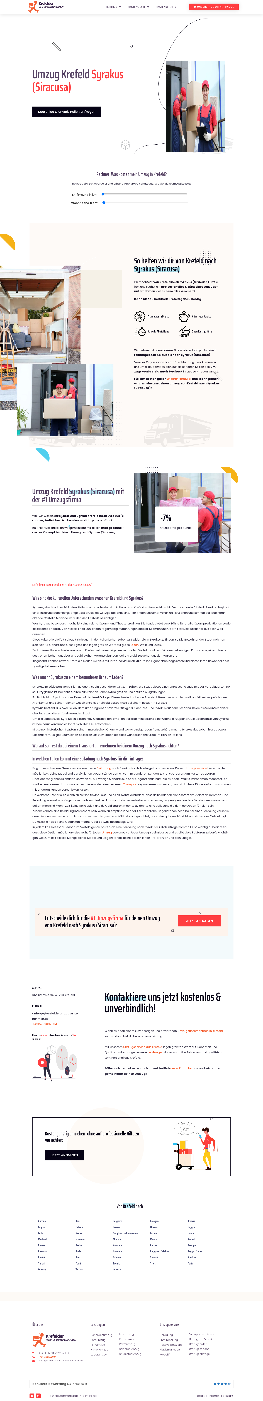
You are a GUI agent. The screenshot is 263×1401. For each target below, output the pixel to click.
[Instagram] (38, 1396)
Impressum (214, 1396)
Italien (69, 584)
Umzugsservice (136, 7)
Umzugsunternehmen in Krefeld (200, 1031)
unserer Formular (179, 379)
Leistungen (111, 7)
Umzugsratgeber (166, 7)
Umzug (107, 832)
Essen (134, 645)
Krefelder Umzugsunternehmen (48, 584)
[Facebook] (32, 1396)
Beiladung (104, 768)
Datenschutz (227, 1396)
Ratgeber (201, 1396)
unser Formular (181, 1068)
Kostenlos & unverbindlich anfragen (66, 111)
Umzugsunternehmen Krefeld (65, 1396)
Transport (130, 784)
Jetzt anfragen (199, 921)
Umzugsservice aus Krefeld (142, 1047)
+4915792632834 (44, 1024)
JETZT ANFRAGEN (64, 1155)
